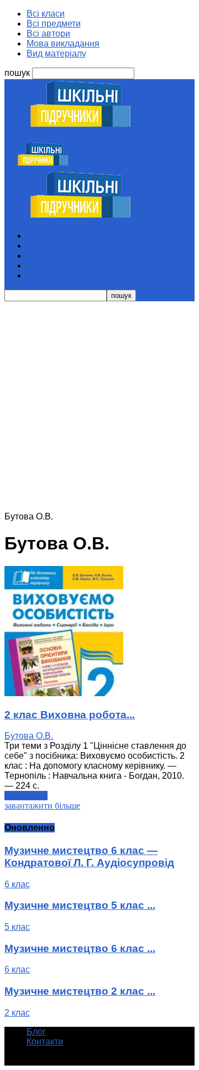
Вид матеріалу (56, 53)
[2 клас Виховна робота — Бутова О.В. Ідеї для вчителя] (63, 693)
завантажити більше (42, 805)
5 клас (17, 927)
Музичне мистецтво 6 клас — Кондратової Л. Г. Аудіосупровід (89, 856)
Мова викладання (63, 43)
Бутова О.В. (28, 735)
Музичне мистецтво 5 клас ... (79, 905)
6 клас (17, 884)
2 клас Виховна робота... (69, 715)
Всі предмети (54, 23)
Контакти (45, 1041)
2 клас (17, 1012)
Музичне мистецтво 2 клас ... (79, 991)
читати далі (26, 795)
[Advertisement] (99, 406)
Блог (36, 1031)
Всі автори (48, 33)
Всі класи (46, 13)
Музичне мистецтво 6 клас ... (79, 948)
